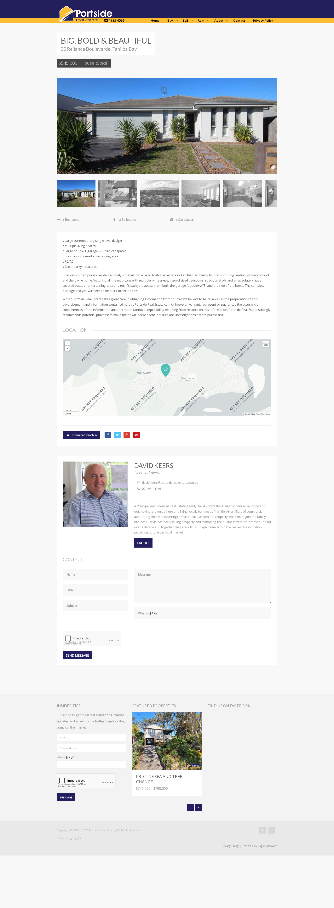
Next (271, 126)
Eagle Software (267, 846)
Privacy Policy (263, 20)
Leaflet (248, 414)
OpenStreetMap (263, 414)
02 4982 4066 (114, 20)
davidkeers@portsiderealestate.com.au (170, 482)
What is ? (65, 757)
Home (155, 20)
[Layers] (265, 344)
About (218, 20)
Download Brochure (85, 435)
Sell (185, 20)
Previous (62, 126)
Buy (170, 20)
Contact (239, 20)
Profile (143, 543)
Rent (201, 20)
